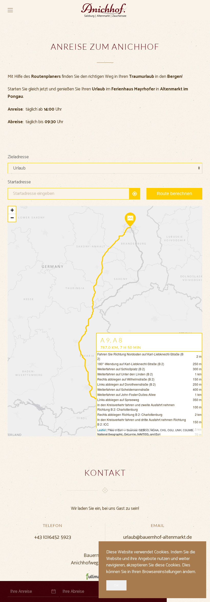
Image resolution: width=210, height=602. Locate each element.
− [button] (12, 218)
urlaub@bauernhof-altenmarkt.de (157, 537)
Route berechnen (174, 193)
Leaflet (101, 430)
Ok (116, 585)
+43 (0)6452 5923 (52, 537)
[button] (10, 10)
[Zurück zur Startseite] (105, 10)
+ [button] (12, 210)
